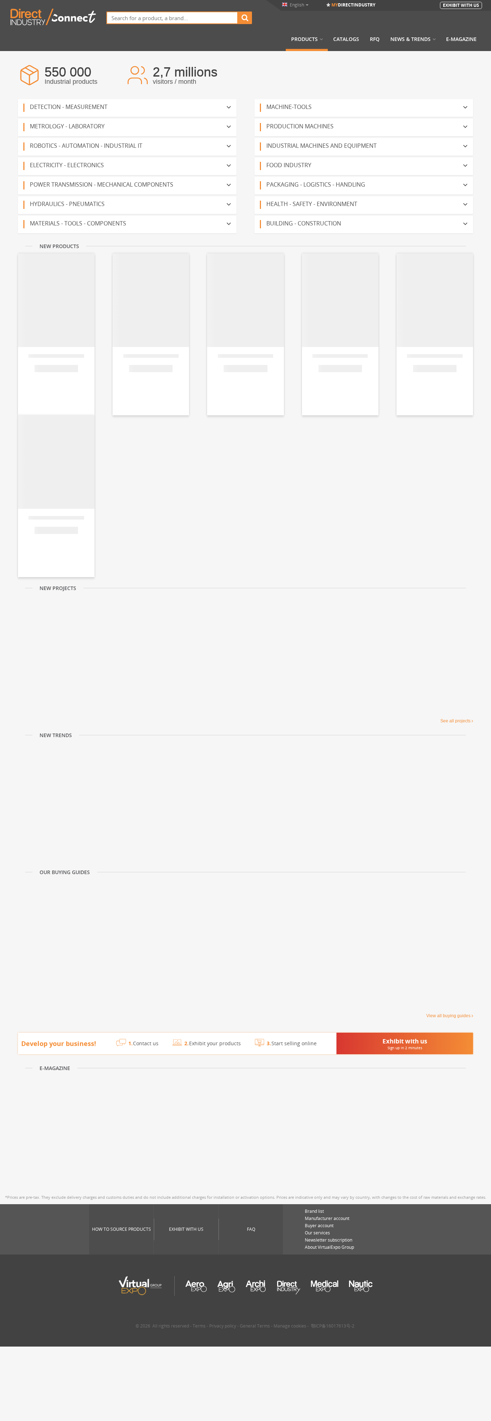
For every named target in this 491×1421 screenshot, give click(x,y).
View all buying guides (448, 1015)
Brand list (314, 1211)
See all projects (455, 720)
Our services (317, 1233)
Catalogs (346, 39)
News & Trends (410, 39)
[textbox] (172, 18)
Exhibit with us (186, 1229)
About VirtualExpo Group (329, 1247)
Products (304, 39)
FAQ (251, 1229)
